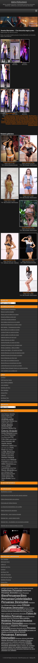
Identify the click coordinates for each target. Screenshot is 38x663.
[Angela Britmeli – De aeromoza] (28, 246)
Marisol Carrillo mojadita (7, 312)
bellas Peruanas (23, 593)
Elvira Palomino (9, 435)
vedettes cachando (18, 642)
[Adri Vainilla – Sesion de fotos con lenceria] (28, 278)
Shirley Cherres (5, 475)
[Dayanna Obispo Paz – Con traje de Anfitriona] (10, 148)
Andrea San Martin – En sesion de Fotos (11, 350)
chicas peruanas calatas (22, 117)
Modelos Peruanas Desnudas (16, 622)
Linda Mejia (10, 455)
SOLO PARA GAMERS (7, 382)
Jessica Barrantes (10, 113)
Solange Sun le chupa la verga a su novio (12, 525)
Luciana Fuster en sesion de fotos (10, 332)
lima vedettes (25, 618)
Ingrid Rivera (12, 439)
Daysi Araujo (9, 430)
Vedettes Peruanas (6, 580)
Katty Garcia (7, 447)
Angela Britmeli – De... (28, 260)
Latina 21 (3, 395)
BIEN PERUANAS (19, 2)
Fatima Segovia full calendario (9, 510)
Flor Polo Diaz (7, 438)
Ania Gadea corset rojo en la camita (10, 322)
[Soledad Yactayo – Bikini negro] (10, 246)
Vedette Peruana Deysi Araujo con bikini (11, 355)
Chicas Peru (4, 393)
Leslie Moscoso (8, 452)
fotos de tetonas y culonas (14, 121)
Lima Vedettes (4, 385)
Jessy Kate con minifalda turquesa (10, 360)
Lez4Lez (3, 377)
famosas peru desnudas (24, 609)
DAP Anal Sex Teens (6, 380)
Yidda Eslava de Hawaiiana (8, 309)
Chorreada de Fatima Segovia (9, 503)
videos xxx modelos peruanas (18, 647)
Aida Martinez (5, 414)
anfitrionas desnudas (9, 262)
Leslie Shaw (5, 454)
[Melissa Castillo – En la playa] (28, 181)
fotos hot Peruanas (13, 618)
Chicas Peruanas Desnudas (15, 606)
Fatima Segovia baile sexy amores (10, 499)
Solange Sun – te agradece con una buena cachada (15, 522)
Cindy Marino (7, 424)
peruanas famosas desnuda (16, 632)
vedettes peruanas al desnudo (17, 643)
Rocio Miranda (7, 470)
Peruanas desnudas (18, 630)
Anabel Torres (9, 415)
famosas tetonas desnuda (8, 118)
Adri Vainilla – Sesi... (28, 292)
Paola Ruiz (12, 468)
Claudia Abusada (6, 426)
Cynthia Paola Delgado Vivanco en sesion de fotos (14, 368)
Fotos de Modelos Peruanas (18, 614)
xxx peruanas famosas (21, 649)
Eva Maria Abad (5, 437)
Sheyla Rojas (11, 473)
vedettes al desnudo (6, 642)
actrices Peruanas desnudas (26, 588)
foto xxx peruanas (20, 118)
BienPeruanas (32, 115)
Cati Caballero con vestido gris (9, 371)
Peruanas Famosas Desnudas (14, 636)
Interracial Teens (5, 400)
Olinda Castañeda (5, 467)
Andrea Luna (7, 419)
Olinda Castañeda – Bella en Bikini (10, 347)
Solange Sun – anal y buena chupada (11, 514)
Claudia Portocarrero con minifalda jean (11, 345)
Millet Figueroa (7, 464)
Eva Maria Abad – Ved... (28, 227)
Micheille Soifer (12, 462)
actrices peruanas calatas (9, 588)
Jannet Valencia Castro (7, 444)
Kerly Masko (9, 449)
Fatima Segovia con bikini (8, 340)
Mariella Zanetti (5, 459)
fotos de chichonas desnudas (26, 119)
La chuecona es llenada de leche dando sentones (14, 495)
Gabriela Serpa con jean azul (8, 337)
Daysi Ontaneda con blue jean (9, 358)
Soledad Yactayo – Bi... (10, 260)
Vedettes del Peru (5, 387)
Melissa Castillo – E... (28, 195)
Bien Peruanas (24, 115)
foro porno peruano (26, 611)
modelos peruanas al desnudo (19, 124)
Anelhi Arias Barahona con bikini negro (11, 324)
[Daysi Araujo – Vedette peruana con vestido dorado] (10, 183)
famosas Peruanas (29, 608)
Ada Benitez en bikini (6, 491)
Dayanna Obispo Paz (8, 428)
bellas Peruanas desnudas (13, 115)
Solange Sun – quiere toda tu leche (10, 518)
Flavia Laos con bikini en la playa (10, 314)
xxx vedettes (12, 650)
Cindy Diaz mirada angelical (8, 319)
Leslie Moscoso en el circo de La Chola (11, 365)
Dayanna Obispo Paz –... (9, 162)
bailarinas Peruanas (12, 590)
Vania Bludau (6, 478)
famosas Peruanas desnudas (8, 609)
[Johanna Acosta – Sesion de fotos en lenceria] (28, 148)
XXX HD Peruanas (6, 574)
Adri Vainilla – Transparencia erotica (10, 327)
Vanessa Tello (10, 476)
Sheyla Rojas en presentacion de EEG (11, 363)
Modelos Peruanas (12, 620)
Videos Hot (7, 489)
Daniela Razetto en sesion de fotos (10, 342)
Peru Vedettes (4, 390)
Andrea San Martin (7, 421)
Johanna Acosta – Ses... (28, 162)
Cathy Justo (9, 422)
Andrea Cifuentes (6, 417)
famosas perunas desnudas (10, 611)
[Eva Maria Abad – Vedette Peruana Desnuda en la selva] (28, 213)
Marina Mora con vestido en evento (10, 330)
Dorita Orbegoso (7, 433)
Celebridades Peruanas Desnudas (16, 600)
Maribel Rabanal (7, 457)
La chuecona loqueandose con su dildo (11, 507)
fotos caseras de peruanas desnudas (13, 613)
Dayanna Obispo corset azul (8, 317)
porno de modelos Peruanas (23, 640)
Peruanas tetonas (21, 638)
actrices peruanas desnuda (10, 165)
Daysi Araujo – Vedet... (10, 199)
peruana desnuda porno (19, 628)
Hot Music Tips (5, 398)
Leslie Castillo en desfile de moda (10, 335)
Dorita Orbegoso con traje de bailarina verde (12, 353)
